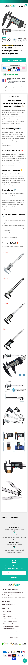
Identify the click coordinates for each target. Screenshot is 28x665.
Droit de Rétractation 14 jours (11, 631)
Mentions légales (7, 616)
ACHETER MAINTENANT (15, 60)
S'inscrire (14, 577)
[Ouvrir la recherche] (19, 6)
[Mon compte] (22, 6)
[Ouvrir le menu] (3, 5)
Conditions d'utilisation (9, 628)
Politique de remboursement (10, 621)
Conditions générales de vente (11, 626)
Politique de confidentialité (10, 619)
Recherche (5, 614)
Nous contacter (7, 611)
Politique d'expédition (8, 623)
